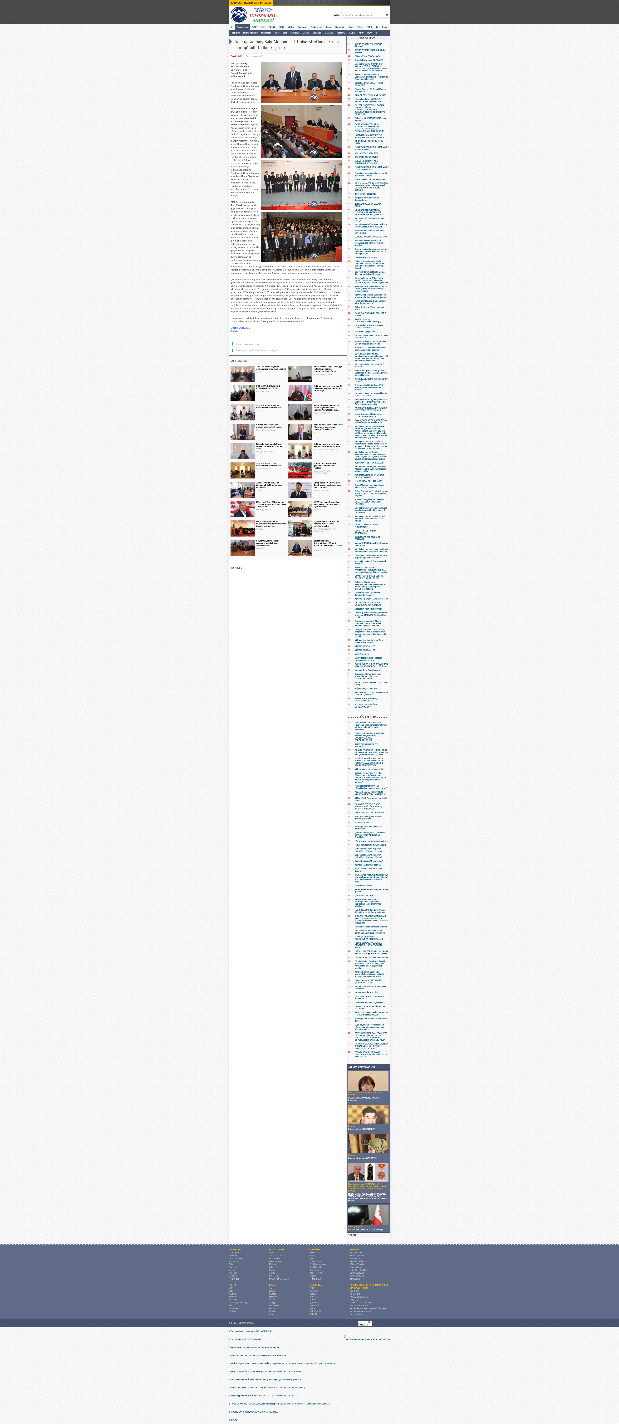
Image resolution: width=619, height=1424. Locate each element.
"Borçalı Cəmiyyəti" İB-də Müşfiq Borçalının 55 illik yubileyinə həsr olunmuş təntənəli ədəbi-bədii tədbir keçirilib (371, 632)
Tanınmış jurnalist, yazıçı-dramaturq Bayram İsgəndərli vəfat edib (371, 556)
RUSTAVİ (314, 1291)
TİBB (281, 27)
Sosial (272, 1300)
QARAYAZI (314, 1302)
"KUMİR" (232, 1294)
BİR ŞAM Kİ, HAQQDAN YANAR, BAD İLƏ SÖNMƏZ (369, 476)
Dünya (328, 27)
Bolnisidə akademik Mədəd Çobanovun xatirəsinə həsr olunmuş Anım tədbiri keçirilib (371, 77)
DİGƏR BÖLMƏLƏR (279, 1278)
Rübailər (313, 1276)
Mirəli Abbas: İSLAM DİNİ (366, 992)
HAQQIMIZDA (356, 1314)
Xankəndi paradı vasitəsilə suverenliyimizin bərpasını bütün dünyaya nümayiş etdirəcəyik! (369, 974)
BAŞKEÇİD (314, 1297)
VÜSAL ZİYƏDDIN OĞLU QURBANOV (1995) (366, 706)
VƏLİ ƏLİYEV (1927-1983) (366, 153)
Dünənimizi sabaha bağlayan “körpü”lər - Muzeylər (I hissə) (368, 856)
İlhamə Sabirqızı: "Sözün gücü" (369, 861)
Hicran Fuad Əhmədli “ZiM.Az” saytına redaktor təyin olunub (368, 100)
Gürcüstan (340, 27)
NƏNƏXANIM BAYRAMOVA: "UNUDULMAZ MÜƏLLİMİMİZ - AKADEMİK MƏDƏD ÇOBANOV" (370, 212)
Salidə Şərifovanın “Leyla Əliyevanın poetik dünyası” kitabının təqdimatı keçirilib (371, 493)
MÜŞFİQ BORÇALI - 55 (365, 646)
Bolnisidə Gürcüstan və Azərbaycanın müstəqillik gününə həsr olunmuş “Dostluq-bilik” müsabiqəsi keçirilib (370, 585)
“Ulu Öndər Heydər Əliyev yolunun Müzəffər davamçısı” (370, 302)
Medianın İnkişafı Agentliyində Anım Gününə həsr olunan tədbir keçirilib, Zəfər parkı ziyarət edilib (371, 402)
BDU (369, 33)
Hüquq (272, 1291)
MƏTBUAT (355, 1249)
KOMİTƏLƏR (355, 1294)
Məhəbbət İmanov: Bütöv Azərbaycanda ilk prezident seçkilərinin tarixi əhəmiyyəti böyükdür (368, 902)
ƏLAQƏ (232, 1311)
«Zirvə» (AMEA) (357, 1255)
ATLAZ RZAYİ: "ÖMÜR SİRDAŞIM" (370, 95)
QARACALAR (316, 1311)
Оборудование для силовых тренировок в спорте (368, 659)
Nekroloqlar (234, 1300)
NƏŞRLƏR (354, 1300)
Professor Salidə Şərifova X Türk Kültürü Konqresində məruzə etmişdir (370, 387)
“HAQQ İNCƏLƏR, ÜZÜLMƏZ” (368, 481)
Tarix (271, 1288)
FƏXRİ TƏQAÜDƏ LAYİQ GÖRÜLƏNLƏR (368, 1308)
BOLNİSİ (313, 1300)
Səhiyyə (272, 1302)
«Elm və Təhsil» (357, 1264)
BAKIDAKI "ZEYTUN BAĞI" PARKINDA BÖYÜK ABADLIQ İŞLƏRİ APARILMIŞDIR (368, 806)
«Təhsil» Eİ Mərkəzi (358, 1261)
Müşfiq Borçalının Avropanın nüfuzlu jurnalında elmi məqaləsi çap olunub (371, 550)
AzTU (361, 33)
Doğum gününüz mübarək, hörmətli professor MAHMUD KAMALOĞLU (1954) (371, 615)
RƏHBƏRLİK (355, 1291)
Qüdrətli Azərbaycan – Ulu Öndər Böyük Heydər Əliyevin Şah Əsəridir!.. (370, 835)
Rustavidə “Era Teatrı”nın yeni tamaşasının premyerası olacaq (369, 136)
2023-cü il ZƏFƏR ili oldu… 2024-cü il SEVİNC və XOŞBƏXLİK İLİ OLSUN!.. (371, 952)
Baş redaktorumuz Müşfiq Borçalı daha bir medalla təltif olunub (370, 273)
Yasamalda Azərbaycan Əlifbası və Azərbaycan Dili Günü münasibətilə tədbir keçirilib (371, 469)
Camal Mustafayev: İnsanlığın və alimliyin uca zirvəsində (369, 486)
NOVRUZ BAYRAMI (363, 885)
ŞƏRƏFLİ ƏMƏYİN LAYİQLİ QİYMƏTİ (371, 237)
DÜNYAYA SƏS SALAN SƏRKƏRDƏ (371, 957)
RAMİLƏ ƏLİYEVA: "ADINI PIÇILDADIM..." (366, 526)
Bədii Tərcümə (316, 1273)
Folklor (312, 1253)
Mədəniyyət (316, 27)
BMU (240, 56)
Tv (377, 27)
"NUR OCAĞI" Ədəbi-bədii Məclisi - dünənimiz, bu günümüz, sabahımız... (371, 911)
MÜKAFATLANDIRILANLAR (362, 1303)
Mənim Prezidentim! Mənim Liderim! (371, 927)
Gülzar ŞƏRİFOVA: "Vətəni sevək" (370, 179)
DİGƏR (232, 1285)
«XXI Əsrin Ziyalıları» (359, 1270)
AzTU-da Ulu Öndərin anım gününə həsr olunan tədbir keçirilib (370, 349)
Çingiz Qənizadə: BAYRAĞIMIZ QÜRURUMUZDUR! (369, 981)
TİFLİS (312, 1288)
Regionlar (341, 33)
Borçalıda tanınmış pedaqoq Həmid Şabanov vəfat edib (371, 174)
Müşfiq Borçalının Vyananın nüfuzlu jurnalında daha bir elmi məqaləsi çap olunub (371, 510)
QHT (377, 33)
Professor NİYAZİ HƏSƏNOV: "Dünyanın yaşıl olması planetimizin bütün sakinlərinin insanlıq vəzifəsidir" (371, 726)
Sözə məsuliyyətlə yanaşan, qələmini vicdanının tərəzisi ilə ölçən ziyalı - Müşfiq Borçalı (371, 251)
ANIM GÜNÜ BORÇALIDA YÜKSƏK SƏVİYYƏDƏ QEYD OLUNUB (371, 409)
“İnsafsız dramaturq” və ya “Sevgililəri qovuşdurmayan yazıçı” (371, 787)
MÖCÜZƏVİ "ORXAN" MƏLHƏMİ (369, 813)
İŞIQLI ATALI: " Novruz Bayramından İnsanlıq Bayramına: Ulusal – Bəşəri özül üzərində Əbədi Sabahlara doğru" (371, 878)
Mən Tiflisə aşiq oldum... (365, 331)
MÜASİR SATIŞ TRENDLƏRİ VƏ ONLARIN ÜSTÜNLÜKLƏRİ (369, 577)
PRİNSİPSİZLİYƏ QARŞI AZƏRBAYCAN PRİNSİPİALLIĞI (369, 938)
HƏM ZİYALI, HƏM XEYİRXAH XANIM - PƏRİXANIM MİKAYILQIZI (371, 1013)
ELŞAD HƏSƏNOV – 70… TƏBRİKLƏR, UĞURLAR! (366, 162)
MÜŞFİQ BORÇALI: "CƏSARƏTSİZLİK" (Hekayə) (368, 320)
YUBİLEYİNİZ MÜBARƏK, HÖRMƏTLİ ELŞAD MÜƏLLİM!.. (371, 168)
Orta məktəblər (275, 1261)
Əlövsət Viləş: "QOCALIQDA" (368, 56)
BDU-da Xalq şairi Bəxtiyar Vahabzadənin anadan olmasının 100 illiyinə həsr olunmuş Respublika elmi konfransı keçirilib (371, 357)
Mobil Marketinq (362, 654)
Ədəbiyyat (302, 27)
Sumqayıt (295, 33)
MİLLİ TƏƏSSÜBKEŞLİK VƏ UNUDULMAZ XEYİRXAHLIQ (368, 604)
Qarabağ (329, 33)
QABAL (313, 1308)
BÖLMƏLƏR (235, 1249)
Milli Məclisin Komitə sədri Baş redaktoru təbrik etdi (369, 641)
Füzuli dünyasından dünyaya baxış (370, 845)
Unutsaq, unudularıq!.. (238, 1302)
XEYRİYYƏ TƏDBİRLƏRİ (361, 1311)
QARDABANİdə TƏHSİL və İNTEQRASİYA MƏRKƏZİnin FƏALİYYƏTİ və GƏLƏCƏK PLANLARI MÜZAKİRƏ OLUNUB (369, 127)
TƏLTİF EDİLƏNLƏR (359, 1306)
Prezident (235, 33)
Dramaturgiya (315, 1261)
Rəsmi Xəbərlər (250, 33)
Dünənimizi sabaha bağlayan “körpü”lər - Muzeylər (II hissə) (369, 850)
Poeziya (313, 1255)
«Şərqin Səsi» (356, 1267)
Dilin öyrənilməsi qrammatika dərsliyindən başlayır (368, 594)
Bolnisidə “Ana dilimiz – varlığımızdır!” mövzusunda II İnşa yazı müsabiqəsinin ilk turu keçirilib (371, 570)
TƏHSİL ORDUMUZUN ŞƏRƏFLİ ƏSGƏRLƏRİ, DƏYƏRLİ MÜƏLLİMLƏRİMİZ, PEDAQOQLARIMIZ (369, 736)
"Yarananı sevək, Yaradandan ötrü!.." (371, 841)
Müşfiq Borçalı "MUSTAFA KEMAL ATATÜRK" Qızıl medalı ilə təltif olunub (370, 518)
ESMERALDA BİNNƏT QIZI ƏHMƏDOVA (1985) (367, 699)
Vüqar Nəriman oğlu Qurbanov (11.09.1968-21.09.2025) (368, 415)
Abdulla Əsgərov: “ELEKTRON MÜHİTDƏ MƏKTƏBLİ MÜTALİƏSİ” (370, 793)
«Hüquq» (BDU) (357, 1258)
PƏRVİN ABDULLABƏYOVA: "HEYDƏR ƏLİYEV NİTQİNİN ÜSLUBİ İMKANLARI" (371, 1054)
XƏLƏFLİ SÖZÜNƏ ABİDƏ (366, 157)
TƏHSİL (271, 27)
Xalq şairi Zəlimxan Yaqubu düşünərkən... (367, 199)
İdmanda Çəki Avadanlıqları (367, 670)
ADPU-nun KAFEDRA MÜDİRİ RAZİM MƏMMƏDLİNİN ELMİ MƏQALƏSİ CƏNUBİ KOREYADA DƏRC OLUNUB (371, 186)
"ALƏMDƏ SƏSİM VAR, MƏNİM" (369, 1002)
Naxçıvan (317, 33)
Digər (351, 27)
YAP (277, 33)
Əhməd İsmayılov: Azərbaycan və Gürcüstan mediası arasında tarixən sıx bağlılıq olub (371, 373)
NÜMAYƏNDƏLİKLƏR (359, 1297)
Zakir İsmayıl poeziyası (365, 194)
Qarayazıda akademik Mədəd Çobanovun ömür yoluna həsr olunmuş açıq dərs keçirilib (368, 623)
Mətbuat (272, 1264)
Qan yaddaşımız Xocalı (365, 895)
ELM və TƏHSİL (277, 1249)
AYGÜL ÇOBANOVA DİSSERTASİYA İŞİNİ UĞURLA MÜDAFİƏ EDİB (371, 421)
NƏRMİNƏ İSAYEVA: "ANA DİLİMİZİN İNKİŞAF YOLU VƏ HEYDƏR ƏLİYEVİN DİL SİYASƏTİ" (371, 1046)
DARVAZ (313, 1314)
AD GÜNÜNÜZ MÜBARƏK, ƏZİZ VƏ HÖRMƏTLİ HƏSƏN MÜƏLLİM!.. (371, 225)
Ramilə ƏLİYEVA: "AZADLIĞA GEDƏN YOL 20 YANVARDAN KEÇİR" (368, 945)
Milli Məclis (266, 33)
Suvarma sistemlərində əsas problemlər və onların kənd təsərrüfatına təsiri (368, 676)
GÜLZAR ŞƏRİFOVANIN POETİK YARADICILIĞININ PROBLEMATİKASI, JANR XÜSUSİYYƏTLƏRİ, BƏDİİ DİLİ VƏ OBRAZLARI (370, 109)
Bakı (285, 33)
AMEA (352, 33)
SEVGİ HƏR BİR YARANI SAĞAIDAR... (366, 532)
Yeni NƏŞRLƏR (357, 1273)
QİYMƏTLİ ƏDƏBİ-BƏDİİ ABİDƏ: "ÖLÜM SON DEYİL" (369, 326)
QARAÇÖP (314, 1305)
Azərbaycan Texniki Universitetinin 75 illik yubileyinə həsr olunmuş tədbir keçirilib (371, 288)
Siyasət (272, 1294)
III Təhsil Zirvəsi (362, 823)
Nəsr (312, 1258)
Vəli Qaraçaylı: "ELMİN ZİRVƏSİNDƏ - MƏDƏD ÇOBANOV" (371, 693)
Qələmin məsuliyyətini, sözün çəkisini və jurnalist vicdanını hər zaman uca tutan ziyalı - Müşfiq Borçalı (370, 264)
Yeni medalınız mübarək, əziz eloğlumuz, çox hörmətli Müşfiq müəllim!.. (369, 243)
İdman (272, 1308)
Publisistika (314, 1270)
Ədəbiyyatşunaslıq (318, 1264)
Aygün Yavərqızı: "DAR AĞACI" (369, 463)
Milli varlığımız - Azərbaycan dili (369, 769)
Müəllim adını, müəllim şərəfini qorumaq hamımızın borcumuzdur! (370, 932)
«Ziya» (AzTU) (356, 1253)
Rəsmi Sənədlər (236, 1258)
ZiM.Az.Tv (355, 1278)
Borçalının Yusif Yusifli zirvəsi (368, 609)
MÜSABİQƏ (315, 1278)
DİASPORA (274, 1276)
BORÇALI (314, 1294)
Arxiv (360, 27)
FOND (369, 27)
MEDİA (291, 27)
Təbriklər (233, 1297)
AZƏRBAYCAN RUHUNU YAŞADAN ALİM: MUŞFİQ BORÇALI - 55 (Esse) (371, 665)
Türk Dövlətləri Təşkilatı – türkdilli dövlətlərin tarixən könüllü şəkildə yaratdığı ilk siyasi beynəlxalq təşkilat (370, 964)
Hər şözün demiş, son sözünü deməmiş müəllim (368, 817)
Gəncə (306, 33)
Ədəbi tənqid (315, 1267)
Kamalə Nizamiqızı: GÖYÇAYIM (369, 60)
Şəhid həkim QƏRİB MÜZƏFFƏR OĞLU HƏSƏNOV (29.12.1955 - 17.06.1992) (369, 501)
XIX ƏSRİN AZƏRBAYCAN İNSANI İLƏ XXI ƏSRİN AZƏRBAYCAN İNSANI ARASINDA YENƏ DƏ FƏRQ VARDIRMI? (371, 919)
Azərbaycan (242, 27)
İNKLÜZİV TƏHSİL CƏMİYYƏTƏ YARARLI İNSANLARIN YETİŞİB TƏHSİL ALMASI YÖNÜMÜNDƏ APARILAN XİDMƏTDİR (369, 761)
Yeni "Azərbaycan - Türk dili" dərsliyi (371, 599)
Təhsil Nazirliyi (275, 1255)
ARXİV (272, 1273)
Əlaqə (384, 27)
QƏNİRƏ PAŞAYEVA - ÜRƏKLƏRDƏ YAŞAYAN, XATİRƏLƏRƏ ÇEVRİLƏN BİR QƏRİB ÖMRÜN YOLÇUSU (371, 752)
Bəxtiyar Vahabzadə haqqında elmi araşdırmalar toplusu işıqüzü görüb (371, 296)
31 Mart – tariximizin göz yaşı (368, 865)
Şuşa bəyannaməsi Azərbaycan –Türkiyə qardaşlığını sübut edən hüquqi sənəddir (369, 1027)
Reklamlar (233, 1308)
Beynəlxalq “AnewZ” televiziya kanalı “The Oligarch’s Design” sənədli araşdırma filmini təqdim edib (371, 280)
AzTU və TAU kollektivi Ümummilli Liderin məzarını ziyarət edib (370, 342)
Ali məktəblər (275, 1258)
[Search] (387, 15)
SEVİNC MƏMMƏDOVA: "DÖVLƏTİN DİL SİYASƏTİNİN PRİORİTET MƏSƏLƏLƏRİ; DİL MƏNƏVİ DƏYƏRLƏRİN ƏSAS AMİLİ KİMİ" (371, 1036)
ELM (262, 27)
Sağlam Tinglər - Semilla (366, 688)
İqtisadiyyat (274, 1297)
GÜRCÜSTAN (316, 1285)
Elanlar (232, 1305)
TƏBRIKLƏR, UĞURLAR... (366, 257)
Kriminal (272, 1311)
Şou (271, 1314)
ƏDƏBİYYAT (316, 1249)
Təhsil (233, 56)
